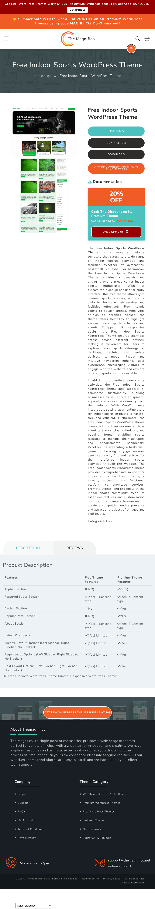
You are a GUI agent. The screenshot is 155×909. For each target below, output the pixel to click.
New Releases (91, 829)
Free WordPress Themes (98, 811)
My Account (25, 820)
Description (28, 548)
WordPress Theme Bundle (49, 676)
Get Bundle (78, 10)
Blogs (21, 794)
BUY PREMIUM (116, 143)
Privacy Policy (26, 838)
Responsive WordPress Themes (94, 676)
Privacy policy (112, 878)
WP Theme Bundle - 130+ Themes (104, 794)
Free (109, 521)
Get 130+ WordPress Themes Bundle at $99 (116, 168)
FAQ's (21, 811)
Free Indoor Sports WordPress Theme (90, 75)
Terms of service (135, 878)
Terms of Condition (30, 829)
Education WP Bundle (96, 838)
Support (22, 803)
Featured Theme (93, 820)
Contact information (132, 882)
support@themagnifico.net (129, 860)
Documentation (107, 181)
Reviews (75, 548)
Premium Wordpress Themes (101, 803)
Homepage (42, 75)
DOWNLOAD (116, 154)
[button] (6, 38)
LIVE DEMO (116, 131)
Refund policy (90, 878)
